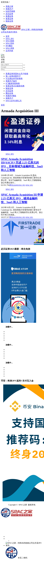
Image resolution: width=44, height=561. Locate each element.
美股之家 (9, 6)
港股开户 (9, 98)
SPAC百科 (10, 43)
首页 (7, 36)
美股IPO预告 (11, 96)
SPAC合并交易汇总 (14, 101)
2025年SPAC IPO (19, 217)
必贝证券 (9, 14)
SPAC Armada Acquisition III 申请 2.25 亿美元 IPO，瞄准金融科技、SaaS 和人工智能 (22, 198)
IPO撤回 (9, 46)
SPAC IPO (10, 39)
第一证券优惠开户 (13, 76)
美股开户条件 (11, 81)
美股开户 (9, 9)
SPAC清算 (10, 48)
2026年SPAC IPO (19, 185)
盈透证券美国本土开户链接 (17, 74)
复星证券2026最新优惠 (15, 86)
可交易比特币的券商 (14, 79)
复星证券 (9, 19)
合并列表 (9, 51)
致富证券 (9, 21)
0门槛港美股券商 (13, 83)
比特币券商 (10, 11)
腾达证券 (9, 93)
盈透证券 (9, 16)
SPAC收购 (10, 41)
